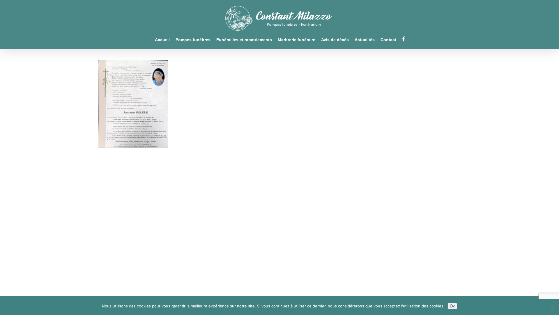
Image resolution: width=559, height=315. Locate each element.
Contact (388, 40)
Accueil (162, 40)
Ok (452, 306)
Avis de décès (335, 40)
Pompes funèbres (193, 40)
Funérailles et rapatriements (244, 40)
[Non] (552, 307)
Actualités (365, 40)
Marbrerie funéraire (296, 40)
